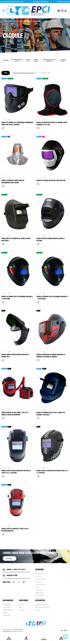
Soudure (46, 21)
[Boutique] (9, 638)
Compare (31, 81)
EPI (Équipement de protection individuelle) (27, 21)
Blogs (26, 639)
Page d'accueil (7, 21)
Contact (61, 639)
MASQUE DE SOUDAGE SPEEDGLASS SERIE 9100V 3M (50, 180)
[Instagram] (19, 582)
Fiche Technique (3, 186)
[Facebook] (14, 582)
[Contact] (61, 638)
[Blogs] (26, 638)
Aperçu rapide (31, 85)
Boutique (8, 639)
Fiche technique (3, 128)
